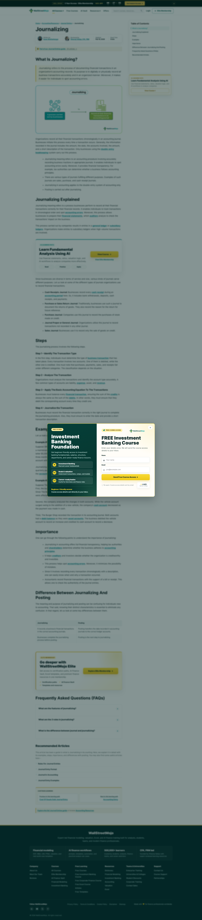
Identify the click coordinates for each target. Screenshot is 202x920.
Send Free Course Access (125, 477)
